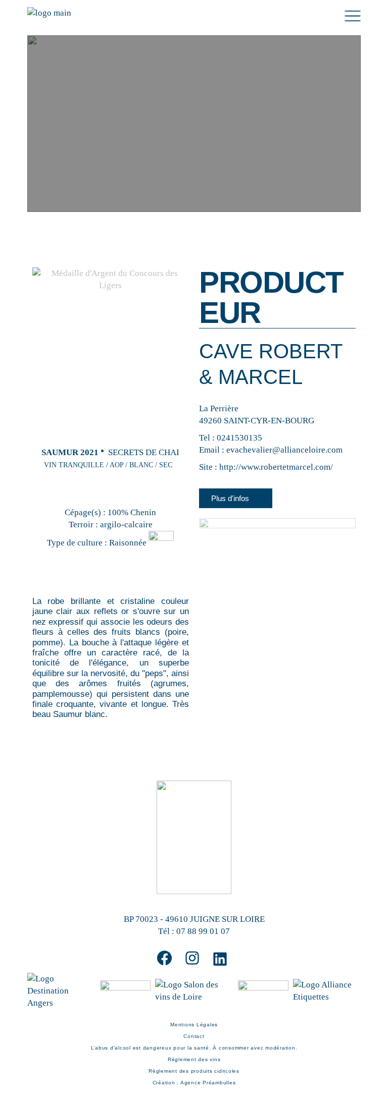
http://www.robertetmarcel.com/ (276, 467)
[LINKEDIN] (220, 959)
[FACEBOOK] (164, 958)
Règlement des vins (194, 1059)
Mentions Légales (194, 1024)
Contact (193, 1036)
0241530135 (239, 438)
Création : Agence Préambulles (194, 1082)
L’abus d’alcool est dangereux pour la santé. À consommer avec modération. (194, 1048)
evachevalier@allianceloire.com (284, 450)
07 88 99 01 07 (203, 931)
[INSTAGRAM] (192, 958)
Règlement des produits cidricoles (194, 1071)
